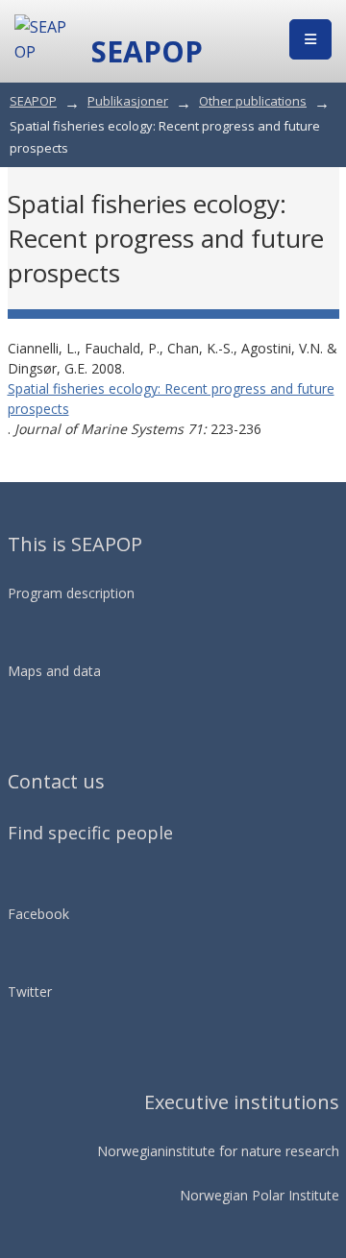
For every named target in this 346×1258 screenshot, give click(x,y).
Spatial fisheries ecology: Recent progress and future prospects (171, 398)
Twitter (30, 991)
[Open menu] (310, 39)
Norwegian (131, 1151)
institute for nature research (252, 1151)
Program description (71, 593)
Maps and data (54, 671)
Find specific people (90, 832)
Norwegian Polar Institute (259, 1195)
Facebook (38, 914)
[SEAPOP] (43, 39)
